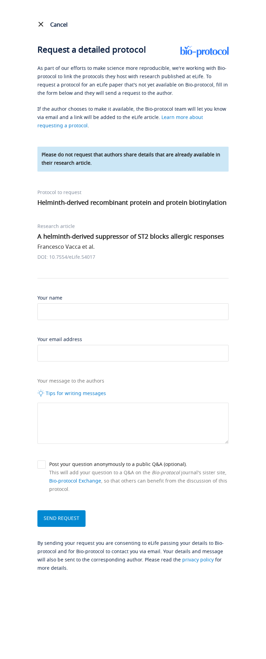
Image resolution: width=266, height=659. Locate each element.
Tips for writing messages (75, 393)
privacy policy (198, 560)
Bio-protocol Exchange (75, 481)
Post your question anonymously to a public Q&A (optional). (118, 464)
